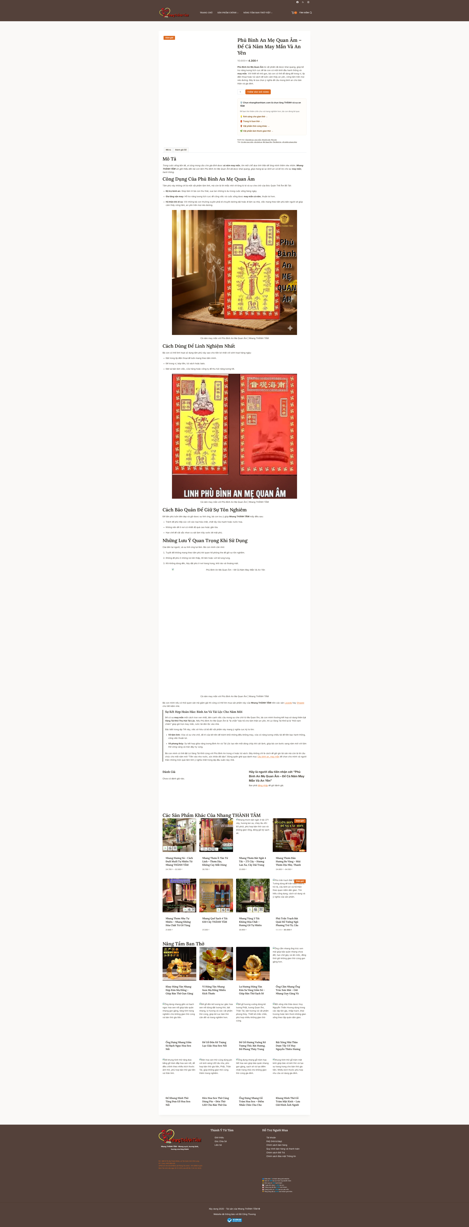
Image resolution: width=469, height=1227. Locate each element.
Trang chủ (206, 12)
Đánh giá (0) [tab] (181, 150)
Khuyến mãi (266, 140)
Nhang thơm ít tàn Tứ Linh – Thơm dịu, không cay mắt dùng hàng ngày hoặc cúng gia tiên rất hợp (215, 864)
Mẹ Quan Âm (267, 142)
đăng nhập (263, 785)
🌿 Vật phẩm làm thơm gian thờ (255, 131)
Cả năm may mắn (247, 142)
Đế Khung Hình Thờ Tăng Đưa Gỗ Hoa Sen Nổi (178, 1101)
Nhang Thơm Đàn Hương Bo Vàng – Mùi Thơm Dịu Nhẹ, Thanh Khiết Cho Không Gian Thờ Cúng (288, 864)
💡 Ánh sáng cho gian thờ (253, 116)
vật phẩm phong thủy (289, 142)
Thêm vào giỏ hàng (258, 92)
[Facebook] (297, 2)
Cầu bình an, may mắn (253, 140)
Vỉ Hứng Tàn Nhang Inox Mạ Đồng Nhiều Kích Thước (214, 990)
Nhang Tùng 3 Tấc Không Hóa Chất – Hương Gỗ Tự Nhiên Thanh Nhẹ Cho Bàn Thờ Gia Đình (250, 925)
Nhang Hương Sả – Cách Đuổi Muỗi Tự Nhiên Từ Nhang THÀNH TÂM (179, 861)
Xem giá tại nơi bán (179, 998)
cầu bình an (258, 142)
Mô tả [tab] (168, 150)
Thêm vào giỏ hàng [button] (216, 874)
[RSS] (303, 2)
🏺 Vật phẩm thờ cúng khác (254, 126)
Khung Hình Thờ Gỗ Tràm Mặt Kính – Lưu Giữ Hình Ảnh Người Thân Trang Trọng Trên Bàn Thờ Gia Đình (289, 1104)
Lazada (288, 703)
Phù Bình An (277, 142)
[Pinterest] (308, 2)
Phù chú (274, 140)
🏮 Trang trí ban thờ (250, 121)
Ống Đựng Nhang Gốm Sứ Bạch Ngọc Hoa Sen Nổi (178, 1046)
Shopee (300, 703)
